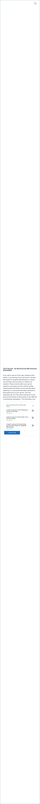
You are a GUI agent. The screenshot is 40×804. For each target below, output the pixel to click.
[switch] (32, 411)
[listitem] (20, 405)
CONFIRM (12, 433)
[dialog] (20, 402)
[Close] (36, 4)
